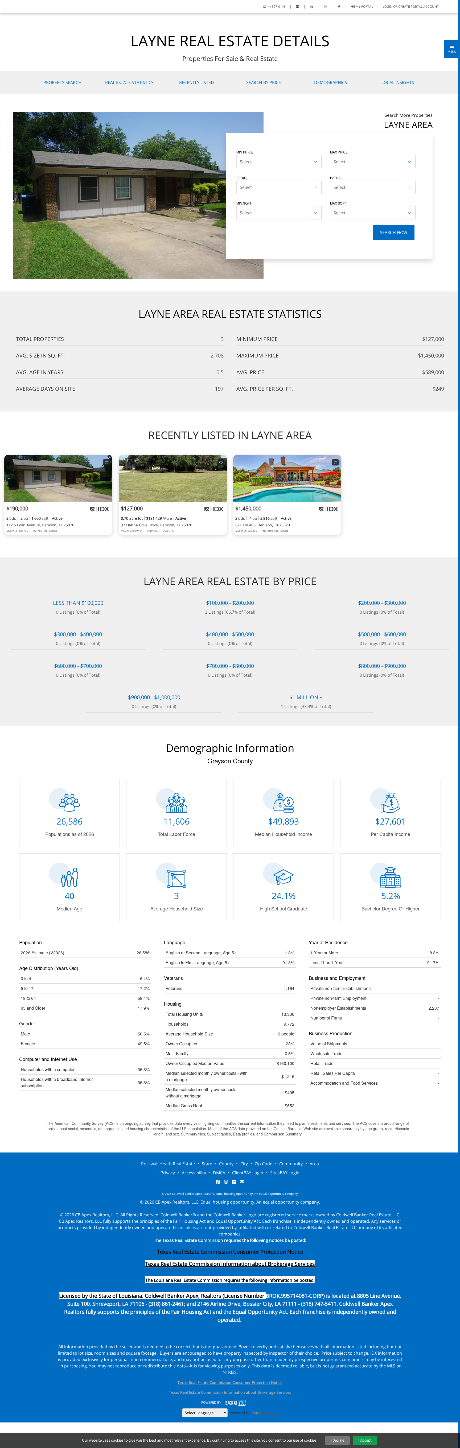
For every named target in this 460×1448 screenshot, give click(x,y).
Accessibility (194, 1173)
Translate (269, 1412)
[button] (452, 49)
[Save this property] (106, 462)
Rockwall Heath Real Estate (168, 1164)
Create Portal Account (418, 6)
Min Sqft (243, 203)
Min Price (244, 152)
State (207, 1164)
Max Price (339, 152)
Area (314, 1164)
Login (387, 6)
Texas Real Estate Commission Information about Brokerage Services (230, 1392)
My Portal (364, 6)
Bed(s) (241, 177)
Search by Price (263, 82)
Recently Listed (196, 82)
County (226, 1164)
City (244, 1164)
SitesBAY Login (284, 1173)
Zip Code (263, 1164)
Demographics (330, 82)
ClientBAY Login (247, 1173)
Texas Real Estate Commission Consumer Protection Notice (230, 1251)
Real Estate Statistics (129, 82)
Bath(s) (336, 177)
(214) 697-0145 (274, 6)
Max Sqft (338, 203)
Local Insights (397, 82)
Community (291, 1164)
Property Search (62, 82)
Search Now (393, 232)
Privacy (168, 1173)
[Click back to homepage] (10, 6)
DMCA (219, 1173)
